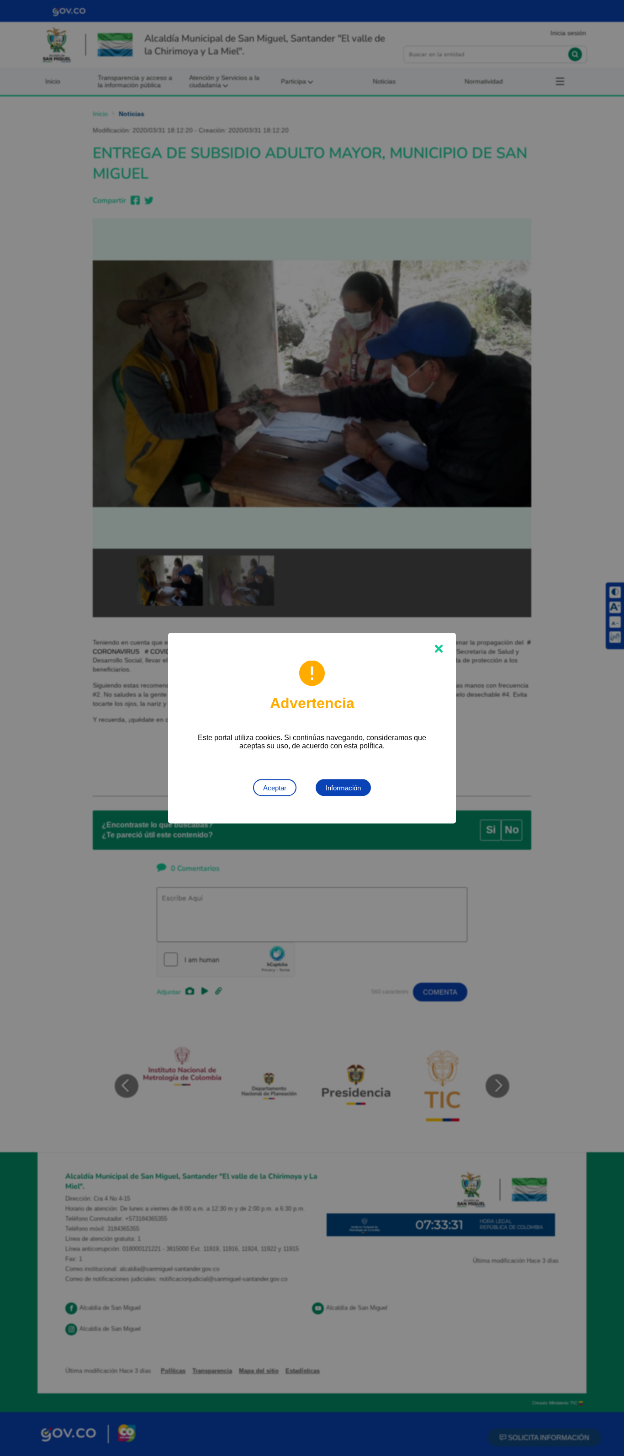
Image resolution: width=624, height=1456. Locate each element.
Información (343, 787)
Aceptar (274, 787)
